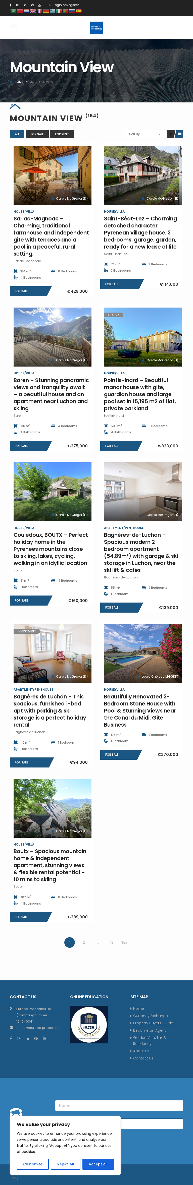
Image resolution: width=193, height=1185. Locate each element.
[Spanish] (79, 10)
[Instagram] (17, 5)
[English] (33, 10)
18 (112, 942)
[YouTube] (39, 5)
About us (141, 1050)
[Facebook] (11, 5)
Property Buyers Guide (153, 1023)
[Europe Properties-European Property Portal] (96, 27)
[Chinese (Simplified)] (20, 10)
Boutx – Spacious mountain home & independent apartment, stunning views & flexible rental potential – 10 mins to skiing (50, 865)
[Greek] (53, 10)
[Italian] (59, 10)
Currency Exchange (150, 1015)
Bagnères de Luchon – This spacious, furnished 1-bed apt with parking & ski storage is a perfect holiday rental (50, 710)
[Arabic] (13, 10)
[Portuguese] (66, 10)
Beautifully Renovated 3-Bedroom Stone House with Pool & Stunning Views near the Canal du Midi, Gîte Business (140, 710)
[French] (39, 10)
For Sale (37, 134)
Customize (32, 1164)
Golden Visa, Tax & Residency (149, 1040)
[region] (65, 1145)
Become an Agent (149, 1030)
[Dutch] (26, 10)
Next (125, 942)
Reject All (65, 1164)
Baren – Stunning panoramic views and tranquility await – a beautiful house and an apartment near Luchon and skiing (51, 394)
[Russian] (72, 10)
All (17, 134)
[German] (46, 10)
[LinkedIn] (25, 5)
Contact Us (143, 1058)
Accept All (98, 1164)
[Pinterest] (32, 5)
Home (19, 82)
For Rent (62, 134)
